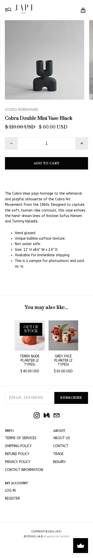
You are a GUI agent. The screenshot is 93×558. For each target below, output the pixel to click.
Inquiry (59, 462)
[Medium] (47, 415)
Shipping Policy (18, 446)
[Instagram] (37, 415)
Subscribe (71, 398)
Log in (10, 490)
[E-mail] (57, 415)
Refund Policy (17, 454)
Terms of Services (20, 438)
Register (12, 498)
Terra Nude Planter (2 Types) (29, 360)
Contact (60, 446)
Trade (58, 454)
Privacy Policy (18, 462)
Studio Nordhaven (21, 110)
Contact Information (24, 470)
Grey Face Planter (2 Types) (63, 360)
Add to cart (47, 163)
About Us (61, 438)
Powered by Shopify (56, 536)
